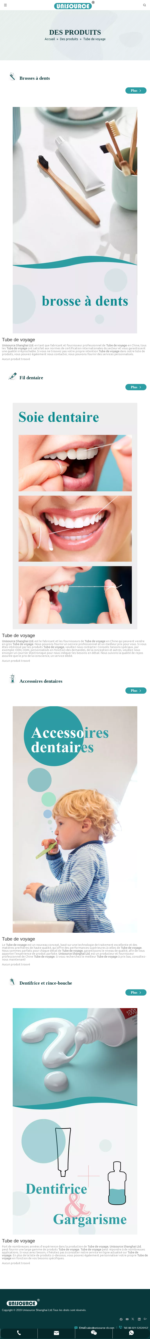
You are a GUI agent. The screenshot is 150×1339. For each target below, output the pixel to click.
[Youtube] (127, 1319)
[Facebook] (121, 1319)
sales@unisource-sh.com (100, 1327)
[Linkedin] (139, 1319)
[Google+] (145, 1319)
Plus (134, 90)
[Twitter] (133, 1319)
